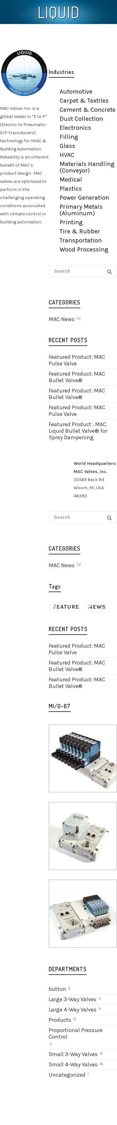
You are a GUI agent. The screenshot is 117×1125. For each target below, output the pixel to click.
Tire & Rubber (80, 231)
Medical (71, 179)
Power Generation (84, 197)
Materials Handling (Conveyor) (87, 167)
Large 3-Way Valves (72, 999)
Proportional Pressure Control (76, 1033)
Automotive (76, 91)
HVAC (67, 154)
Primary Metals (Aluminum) (81, 210)
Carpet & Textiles (84, 100)
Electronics (75, 127)
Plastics (71, 188)
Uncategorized (67, 1074)
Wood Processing (84, 249)
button (57, 989)
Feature (66, 606)
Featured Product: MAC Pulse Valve (77, 360)
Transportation (81, 240)
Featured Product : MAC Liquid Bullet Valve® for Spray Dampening (78, 431)
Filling (69, 136)
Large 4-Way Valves (72, 1009)
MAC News (65, 319)
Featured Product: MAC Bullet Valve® (77, 377)
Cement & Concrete (87, 109)
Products (60, 1019)
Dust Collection (81, 118)
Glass (67, 145)
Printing (71, 222)
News (97, 606)
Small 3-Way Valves (73, 1054)
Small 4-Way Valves (73, 1064)
